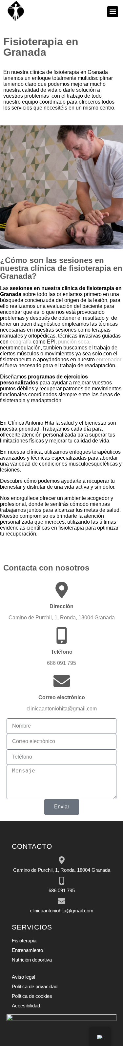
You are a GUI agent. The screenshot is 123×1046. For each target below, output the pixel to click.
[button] (112, 11)
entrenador (108, 359)
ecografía (20, 341)
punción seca (73, 341)
